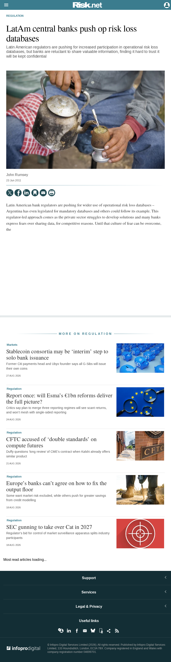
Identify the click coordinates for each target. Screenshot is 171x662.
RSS (117, 630)
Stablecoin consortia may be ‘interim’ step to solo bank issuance (57, 354)
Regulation (15, 16)
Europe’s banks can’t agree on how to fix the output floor (56, 486)
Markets (12, 345)
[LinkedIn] (26, 192)
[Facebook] (18, 192)
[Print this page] (51, 192)
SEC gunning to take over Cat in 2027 (49, 527)
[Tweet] (9, 192)
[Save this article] (35, 192)
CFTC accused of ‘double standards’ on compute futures (51, 442)
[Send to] (43, 192)
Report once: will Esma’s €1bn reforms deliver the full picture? (59, 398)
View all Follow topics (60, 630)
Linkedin (68, 630)
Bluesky (93, 630)
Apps (101, 630)
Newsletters (85, 630)
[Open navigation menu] (4, 5)
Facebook (76, 630)
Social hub (109, 630)
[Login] (166, 5)
